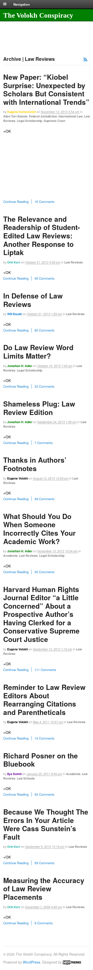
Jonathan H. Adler (19, 366)
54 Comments (44, 794)
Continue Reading (16, 201)
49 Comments (44, 498)
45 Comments (44, 278)
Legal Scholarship (29, 120)
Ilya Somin (14, 774)
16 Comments (44, 201)
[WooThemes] (72, 962)
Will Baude (14, 314)
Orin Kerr (13, 262)
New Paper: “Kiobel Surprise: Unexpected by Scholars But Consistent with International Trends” (46, 89)
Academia (10, 555)
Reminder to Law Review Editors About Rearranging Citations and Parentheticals (44, 699)
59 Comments (44, 862)
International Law (71, 116)
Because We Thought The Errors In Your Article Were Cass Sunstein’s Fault (45, 824)
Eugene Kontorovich (21, 112)
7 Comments (43, 442)
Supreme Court (54, 120)
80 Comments (44, 330)
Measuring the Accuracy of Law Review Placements (43, 888)
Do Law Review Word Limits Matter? (38, 351)
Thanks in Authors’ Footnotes (34, 464)
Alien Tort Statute (15, 116)
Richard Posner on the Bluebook (40, 759)
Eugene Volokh (17, 478)
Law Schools (26, 778)
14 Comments (44, 738)
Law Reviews (73, 262)
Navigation (21, 4)
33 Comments (44, 386)
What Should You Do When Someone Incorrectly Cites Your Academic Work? (39, 528)
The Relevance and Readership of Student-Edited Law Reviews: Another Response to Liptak (41, 235)
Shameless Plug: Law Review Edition (39, 408)
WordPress (31, 962)
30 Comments (44, 571)
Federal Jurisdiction (43, 116)
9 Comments (43, 923)
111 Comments (45, 669)
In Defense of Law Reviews (33, 300)
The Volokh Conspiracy (38, 15)
